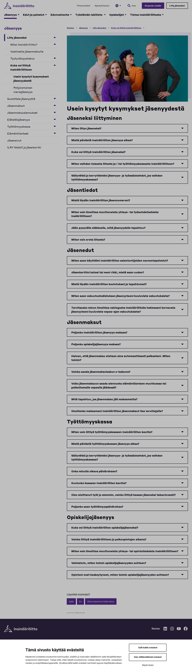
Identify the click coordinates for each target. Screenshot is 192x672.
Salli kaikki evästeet (147, 647)
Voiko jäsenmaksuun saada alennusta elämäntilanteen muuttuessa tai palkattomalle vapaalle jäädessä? (118, 385)
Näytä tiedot (147, 665)
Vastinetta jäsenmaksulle (26, 51)
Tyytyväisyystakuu (22, 58)
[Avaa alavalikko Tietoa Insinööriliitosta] (163, 14)
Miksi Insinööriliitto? (23, 44)
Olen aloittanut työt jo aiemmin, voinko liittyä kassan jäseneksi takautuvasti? (123, 495)
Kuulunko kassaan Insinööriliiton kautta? (99, 483)
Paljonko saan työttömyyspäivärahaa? (97, 506)
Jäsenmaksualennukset (23, 112)
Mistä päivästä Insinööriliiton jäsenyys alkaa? (102, 140)
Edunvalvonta (60, 14)
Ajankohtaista (102, 5)
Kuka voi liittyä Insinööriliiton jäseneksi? (98, 152)
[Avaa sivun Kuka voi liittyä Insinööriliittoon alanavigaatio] (55, 65)
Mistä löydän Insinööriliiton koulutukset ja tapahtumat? (109, 284)
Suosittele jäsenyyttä (21, 98)
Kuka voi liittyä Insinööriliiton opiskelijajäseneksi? (104, 527)
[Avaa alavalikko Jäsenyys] (18, 14)
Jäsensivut (14, 140)
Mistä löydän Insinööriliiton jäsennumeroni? (100, 200)
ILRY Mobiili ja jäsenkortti (24, 147)
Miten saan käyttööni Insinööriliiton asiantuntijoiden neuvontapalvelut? (119, 260)
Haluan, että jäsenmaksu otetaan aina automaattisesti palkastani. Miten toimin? (120, 358)
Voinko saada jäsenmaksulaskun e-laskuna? (100, 371)
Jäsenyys (10, 14)
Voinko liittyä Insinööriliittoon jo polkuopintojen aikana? (108, 539)
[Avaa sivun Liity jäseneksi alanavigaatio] (55, 37)
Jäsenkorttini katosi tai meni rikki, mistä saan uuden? (107, 272)
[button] (71, 601)
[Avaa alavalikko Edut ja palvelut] (46, 14)
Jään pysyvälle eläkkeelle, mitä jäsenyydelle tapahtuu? (108, 227)
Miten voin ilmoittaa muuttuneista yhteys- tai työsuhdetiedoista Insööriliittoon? (115, 214)
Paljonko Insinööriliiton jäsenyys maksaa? (99, 332)
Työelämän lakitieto (89, 14)
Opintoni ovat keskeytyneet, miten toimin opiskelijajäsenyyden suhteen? (120, 574)
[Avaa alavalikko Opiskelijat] (125, 14)
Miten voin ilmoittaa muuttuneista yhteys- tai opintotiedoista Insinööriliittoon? (124, 551)
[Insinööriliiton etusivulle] (19, 5)
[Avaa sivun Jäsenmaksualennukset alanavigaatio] (55, 112)
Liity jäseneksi (177, 5)
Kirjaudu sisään (153, 5)
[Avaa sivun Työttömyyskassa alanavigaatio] (55, 126)
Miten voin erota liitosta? (88, 239)
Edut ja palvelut (33, 14)
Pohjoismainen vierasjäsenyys (23, 90)
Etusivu (70, 28)
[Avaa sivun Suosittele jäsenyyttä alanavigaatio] (55, 98)
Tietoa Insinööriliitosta (145, 14)
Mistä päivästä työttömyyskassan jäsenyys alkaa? (105, 443)
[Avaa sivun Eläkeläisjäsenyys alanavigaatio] (55, 119)
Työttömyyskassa (18, 126)
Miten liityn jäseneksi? (86, 128)
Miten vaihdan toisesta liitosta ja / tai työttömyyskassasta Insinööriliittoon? (122, 163)
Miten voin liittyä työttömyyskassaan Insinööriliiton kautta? (111, 432)
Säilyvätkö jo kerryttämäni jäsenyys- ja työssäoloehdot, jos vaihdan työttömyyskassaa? (116, 177)
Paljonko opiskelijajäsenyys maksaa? (96, 344)
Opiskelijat (116, 14)
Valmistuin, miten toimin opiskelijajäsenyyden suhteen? (108, 563)
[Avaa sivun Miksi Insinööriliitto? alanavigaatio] (55, 44)
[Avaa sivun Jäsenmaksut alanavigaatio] (55, 105)
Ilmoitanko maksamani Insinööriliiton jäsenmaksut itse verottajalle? (117, 411)
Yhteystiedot (83, 5)
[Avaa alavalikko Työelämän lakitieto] (105, 14)
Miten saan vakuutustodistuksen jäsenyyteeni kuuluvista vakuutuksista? (120, 296)
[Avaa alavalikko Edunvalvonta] (71, 14)
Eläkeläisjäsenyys (18, 119)
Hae (134, 5)
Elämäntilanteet (17, 133)
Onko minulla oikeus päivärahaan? (94, 471)
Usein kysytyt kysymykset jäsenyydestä (31, 78)
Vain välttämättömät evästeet (148, 657)
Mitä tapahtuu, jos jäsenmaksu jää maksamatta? (104, 399)
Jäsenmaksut (16, 105)
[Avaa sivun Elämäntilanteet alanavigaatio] (55, 133)
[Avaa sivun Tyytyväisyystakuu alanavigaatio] (55, 58)
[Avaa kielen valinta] (118, 5)
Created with (75, 613)
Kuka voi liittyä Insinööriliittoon (21, 67)
